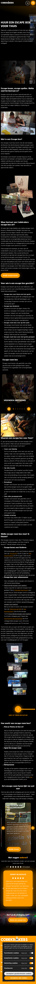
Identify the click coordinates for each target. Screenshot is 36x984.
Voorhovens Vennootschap (13, 618)
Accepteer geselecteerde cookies (18, 974)
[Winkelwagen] (27, 3)
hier (31, 777)
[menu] (33, 3)
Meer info (24, 953)
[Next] (28, 409)
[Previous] (9, 409)
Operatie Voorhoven (21, 590)
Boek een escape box (18, 920)
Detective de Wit (15, 609)
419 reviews (26, 867)
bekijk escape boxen (10, 275)
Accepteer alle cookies (18, 978)
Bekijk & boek (14, 849)
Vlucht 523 (13, 553)
